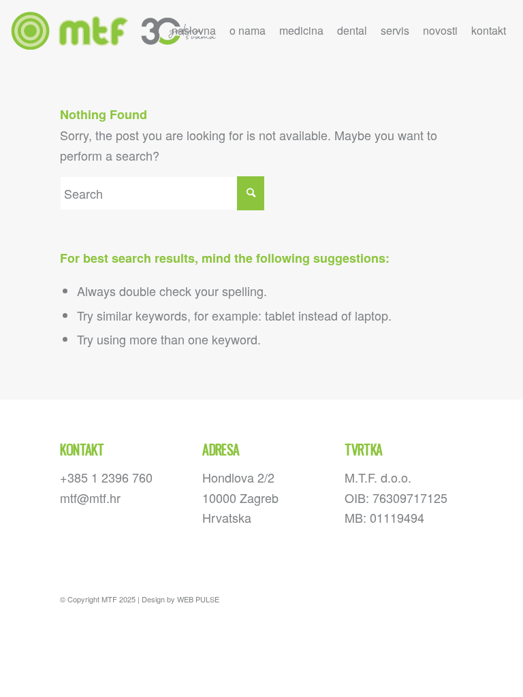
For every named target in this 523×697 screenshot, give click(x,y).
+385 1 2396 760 (106, 477)
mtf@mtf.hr (90, 497)
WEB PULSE (198, 599)
